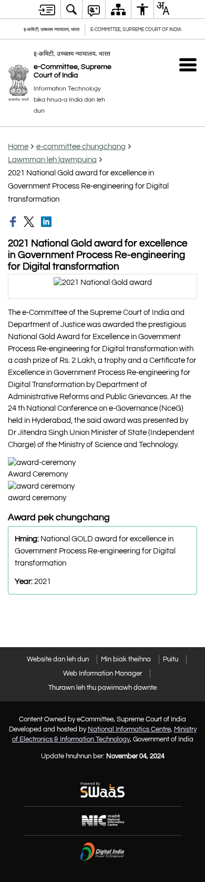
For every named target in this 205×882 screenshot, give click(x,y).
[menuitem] (71, 9)
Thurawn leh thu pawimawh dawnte (102, 687)
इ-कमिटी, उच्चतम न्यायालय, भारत (51, 29)
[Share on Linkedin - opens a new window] (47, 221)
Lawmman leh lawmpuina (52, 160)
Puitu (170, 659)
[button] (188, 64)
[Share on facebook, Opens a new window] (14, 221)
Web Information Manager (102, 673)
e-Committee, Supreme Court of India (135, 29)
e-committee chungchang (81, 147)
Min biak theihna (126, 659)
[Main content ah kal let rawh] (46, 9)
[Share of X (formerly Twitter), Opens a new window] (30, 221)
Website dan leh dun (58, 659)
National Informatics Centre (129, 729)
